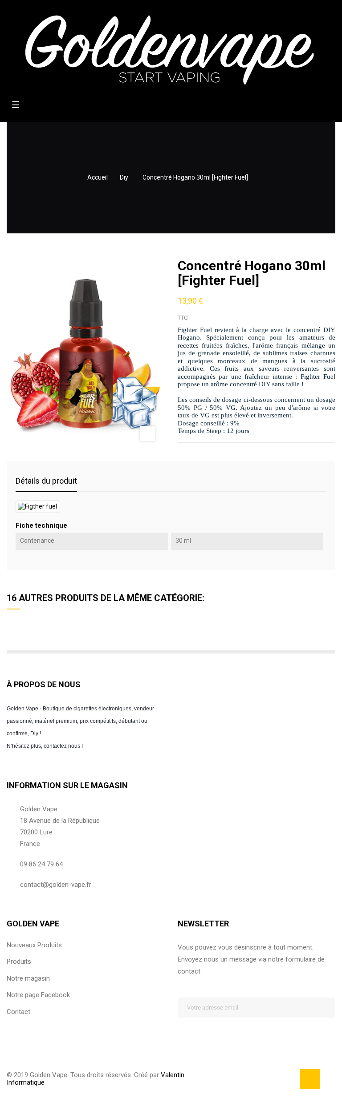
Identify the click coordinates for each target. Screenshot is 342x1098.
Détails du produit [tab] (46, 480)
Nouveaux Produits (34, 945)
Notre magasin (28, 978)
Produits (19, 962)
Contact (18, 1012)
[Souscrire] (325, 1007)
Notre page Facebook (38, 995)
